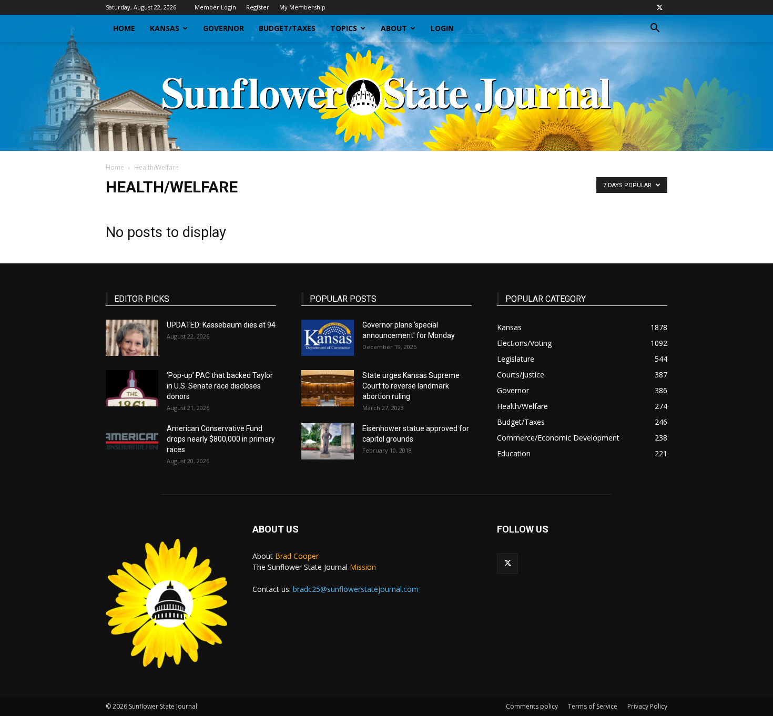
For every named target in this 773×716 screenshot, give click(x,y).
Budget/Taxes (287, 28)
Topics (343, 28)
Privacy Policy (647, 706)
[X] (659, 7)
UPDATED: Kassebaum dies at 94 (221, 325)
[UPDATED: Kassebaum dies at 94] (132, 338)
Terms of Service (592, 706)
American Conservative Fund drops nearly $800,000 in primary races (221, 439)
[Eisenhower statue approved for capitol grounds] (327, 441)
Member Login (215, 7)
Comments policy (532, 706)
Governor (223, 28)
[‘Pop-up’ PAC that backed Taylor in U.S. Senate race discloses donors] (132, 388)
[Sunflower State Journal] (386, 96)
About (394, 28)
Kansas (164, 28)
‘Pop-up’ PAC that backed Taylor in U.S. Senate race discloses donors (220, 386)
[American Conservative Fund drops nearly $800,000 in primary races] (132, 441)
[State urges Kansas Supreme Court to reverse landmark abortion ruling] (327, 388)
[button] (654, 29)
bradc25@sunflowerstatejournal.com (356, 589)
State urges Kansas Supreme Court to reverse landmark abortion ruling (411, 386)
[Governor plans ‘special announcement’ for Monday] (327, 338)
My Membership (302, 7)
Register (257, 7)
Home (124, 28)
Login (442, 28)
